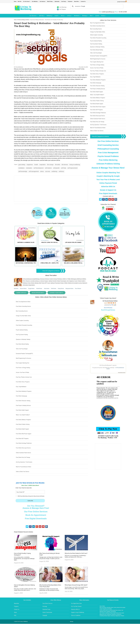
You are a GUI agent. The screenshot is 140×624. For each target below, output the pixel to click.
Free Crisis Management (108, 153)
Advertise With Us (108, 186)
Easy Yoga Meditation (21, 386)
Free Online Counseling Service (23, 306)
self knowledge (22, 171)
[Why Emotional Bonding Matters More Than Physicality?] (51, 581)
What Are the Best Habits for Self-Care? (76, 553)
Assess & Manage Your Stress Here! (108, 168)
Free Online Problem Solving (22, 424)
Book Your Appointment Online (23, 301)
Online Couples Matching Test (108, 172)
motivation (29, 168)
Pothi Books (53, 288)
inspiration (43, 164)
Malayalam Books (69, 288)
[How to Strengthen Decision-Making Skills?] (25, 581)
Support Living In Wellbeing (77, 612)
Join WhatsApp (62, 7)
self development (38, 168)
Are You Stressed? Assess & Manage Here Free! (36, 507)
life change (50, 164)
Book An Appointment (36, 515)
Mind (91, 15)
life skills (57, 164)
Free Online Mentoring (108, 160)
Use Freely (63, 1)
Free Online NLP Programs (22, 438)
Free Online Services (47, 603)
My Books (16, 288)
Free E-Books (78, 288)
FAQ (15, 615)
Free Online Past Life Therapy (23, 457)
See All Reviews (108, 307)
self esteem (48, 168)
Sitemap (71, 621)
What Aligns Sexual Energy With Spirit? (76, 585)
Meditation (76, 15)
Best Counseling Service (22, 311)
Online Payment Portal (108, 183)
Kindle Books (39, 288)
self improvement (72, 168)
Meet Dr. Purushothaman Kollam (23, 466)
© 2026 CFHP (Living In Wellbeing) (21, 621)
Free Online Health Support (22, 410)
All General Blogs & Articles (23, 19)
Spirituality (57, 1)
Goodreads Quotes (121, 372)
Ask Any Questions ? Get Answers (24, 462)
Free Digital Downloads (36, 518)
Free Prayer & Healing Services (23, 405)
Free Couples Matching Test (22, 363)
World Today (49, 1)
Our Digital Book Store (76, 603)
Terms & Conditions (75, 615)
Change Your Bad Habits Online (23, 315)
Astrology (45, 606)
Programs (16, 606)
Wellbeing (49, 15)
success (47, 171)
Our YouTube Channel (76, 606)
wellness (61, 171)
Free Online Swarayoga (21, 396)
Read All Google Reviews (108, 310)
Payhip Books (61, 288)
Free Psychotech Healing (22, 334)
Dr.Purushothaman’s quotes (108, 365)
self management (34, 171)
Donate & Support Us (108, 190)
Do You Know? (26, 1)
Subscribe (30, 500)
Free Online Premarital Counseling (24, 325)
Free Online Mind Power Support (23, 433)
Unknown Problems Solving (108, 164)
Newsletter (16, 603)
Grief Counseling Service (108, 145)
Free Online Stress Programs (23, 381)
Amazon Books (23, 288)
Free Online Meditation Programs (23, 391)
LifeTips (69, 15)
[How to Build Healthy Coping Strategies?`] (25, 550)
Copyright (45, 615)
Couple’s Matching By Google (108, 176)
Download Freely (46, 609)
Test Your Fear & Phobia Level (108, 179)
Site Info (19, 1)
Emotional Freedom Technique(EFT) (24, 353)
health (36, 164)
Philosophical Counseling (108, 149)
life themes (65, 164)
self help (63, 168)
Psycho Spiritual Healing (21, 330)
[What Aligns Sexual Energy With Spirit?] (76, 581)
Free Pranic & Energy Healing (23, 367)
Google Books (31, 288)
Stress (62, 15)
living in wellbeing (75, 164)
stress (42, 171)
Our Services (42, 1)
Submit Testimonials (47, 612)
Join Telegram (62, 9)
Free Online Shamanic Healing (23, 400)
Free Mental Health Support (22, 429)
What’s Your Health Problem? (23, 414)
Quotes (97, 15)
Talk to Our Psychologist (22, 348)
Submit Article (21, 292)
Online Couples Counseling (22, 320)
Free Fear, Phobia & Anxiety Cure (24, 377)
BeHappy (84, 15)
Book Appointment (38, 292)
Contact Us (83, 1)
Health (56, 15)
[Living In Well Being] (23, 9)
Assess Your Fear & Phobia (22, 372)
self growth (56, 168)
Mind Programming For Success (23, 358)
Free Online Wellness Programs (23, 419)
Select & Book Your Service (22, 471)
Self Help (41, 15)
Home (15, 1)
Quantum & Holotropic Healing (23, 339)
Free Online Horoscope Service (23, 448)
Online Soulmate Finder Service (23, 452)
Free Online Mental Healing (22, 344)
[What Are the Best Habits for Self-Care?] (76, 550)
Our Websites (35, 1)
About (15, 612)
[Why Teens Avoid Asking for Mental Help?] (51, 550)
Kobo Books (46, 288)
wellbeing (54, 171)
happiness (30, 164)
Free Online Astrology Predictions (24, 443)
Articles (103, 15)
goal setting (21, 164)
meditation (21, 168)
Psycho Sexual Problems (108, 156)
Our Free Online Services (35, 511)
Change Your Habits (56, 292)
